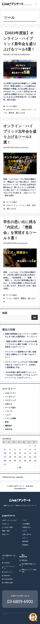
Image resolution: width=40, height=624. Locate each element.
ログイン (25, 538)
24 (5, 461)
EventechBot (8, 579)
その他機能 (26, 524)
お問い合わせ (26, 534)
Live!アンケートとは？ (9, 520)
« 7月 (19, 468)
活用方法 (8, 429)
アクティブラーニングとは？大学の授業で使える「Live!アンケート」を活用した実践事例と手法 (21, 364)
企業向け (8, 582)
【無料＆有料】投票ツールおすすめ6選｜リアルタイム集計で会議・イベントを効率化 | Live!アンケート (21, 344)
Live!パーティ (26, 110)
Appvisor (7, 575)
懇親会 (23, 298)
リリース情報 (10, 418)
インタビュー (10, 397)
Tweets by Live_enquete (12, 477)
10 (5, 453)
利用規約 (25, 545)
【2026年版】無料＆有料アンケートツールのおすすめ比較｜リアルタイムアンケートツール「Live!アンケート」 (21, 375)
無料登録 (25, 541)
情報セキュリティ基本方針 (29, 571)
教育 (7, 422)
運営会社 (25, 560)
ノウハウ (8, 411)
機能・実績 (6, 531)
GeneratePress (20, 489)
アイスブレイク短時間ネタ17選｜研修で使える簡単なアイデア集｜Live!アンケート (20, 354)
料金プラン (6, 534)
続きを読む (11, 100)
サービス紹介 (11, 106)
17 (5, 457)
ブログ (24, 531)
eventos (7, 563)
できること (6, 524)
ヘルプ (7, 415)
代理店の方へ (26, 527)
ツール (22, 205)
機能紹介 (8, 426)
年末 (28, 205)
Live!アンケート (12, 110)
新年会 (11, 113)
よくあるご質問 (7, 527)
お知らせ (8, 404)
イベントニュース (9, 567)
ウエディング (10, 400)
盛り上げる (11, 209)
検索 (4, 312)
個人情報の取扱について (29, 565)
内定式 (16, 298)
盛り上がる (20, 113)
